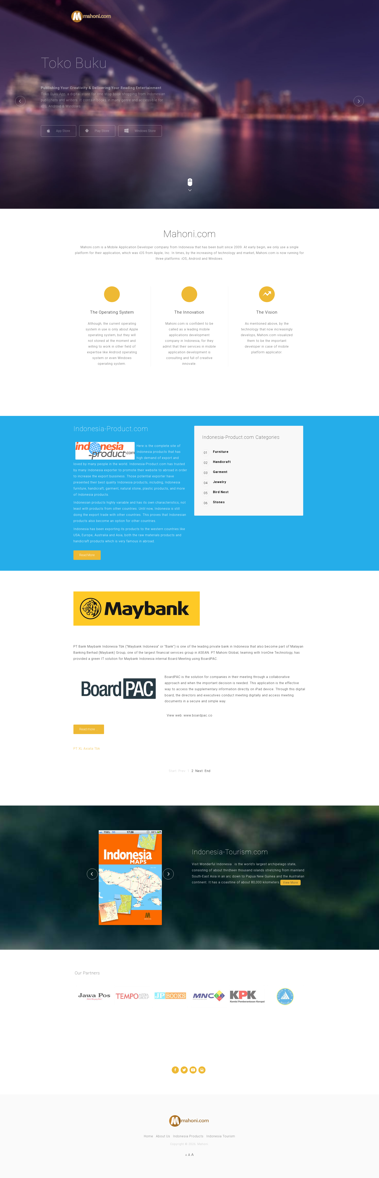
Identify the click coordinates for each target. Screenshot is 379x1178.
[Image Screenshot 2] (130, 877)
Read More (87, 555)
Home (148, 1136)
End (207, 771)
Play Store (132, 131)
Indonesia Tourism (220, 1136)
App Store (93, 131)
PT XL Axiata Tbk (86, 748)
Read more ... (88, 729)
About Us (163, 1136)
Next (199, 771)
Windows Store (175, 131)
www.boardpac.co (198, 715)
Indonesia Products (188, 1136)
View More (290, 882)
